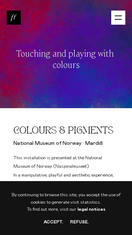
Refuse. (79, 222)
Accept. (53, 222)
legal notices (91, 209)
